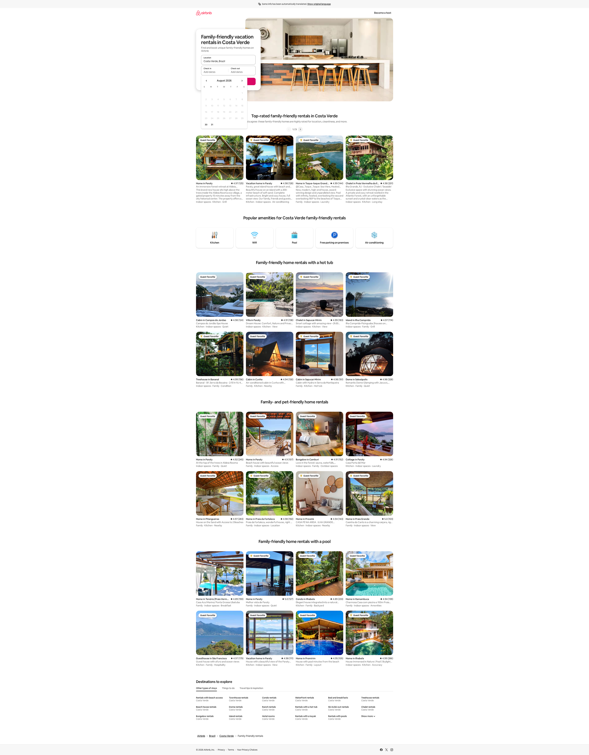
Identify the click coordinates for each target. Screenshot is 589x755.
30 (206, 124)
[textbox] (215, 72)
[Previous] (288, 129)
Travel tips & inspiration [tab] (251, 688)
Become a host (382, 12)
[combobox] (228, 61)
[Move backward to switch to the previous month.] (206, 81)
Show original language (319, 4)
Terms (231, 749)
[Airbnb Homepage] (204, 13)
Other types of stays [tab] (206, 688)
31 (212, 124)
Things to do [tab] (228, 688)
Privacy (221, 749)
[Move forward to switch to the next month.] (242, 81)
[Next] (300, 129)
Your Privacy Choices (247, 749)
